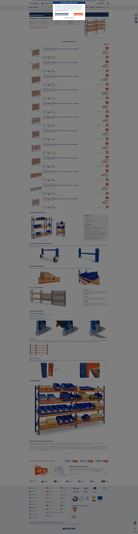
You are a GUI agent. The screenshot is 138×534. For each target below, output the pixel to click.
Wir (55, 5)
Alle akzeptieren (78, 14)
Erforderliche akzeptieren (62, 14)
